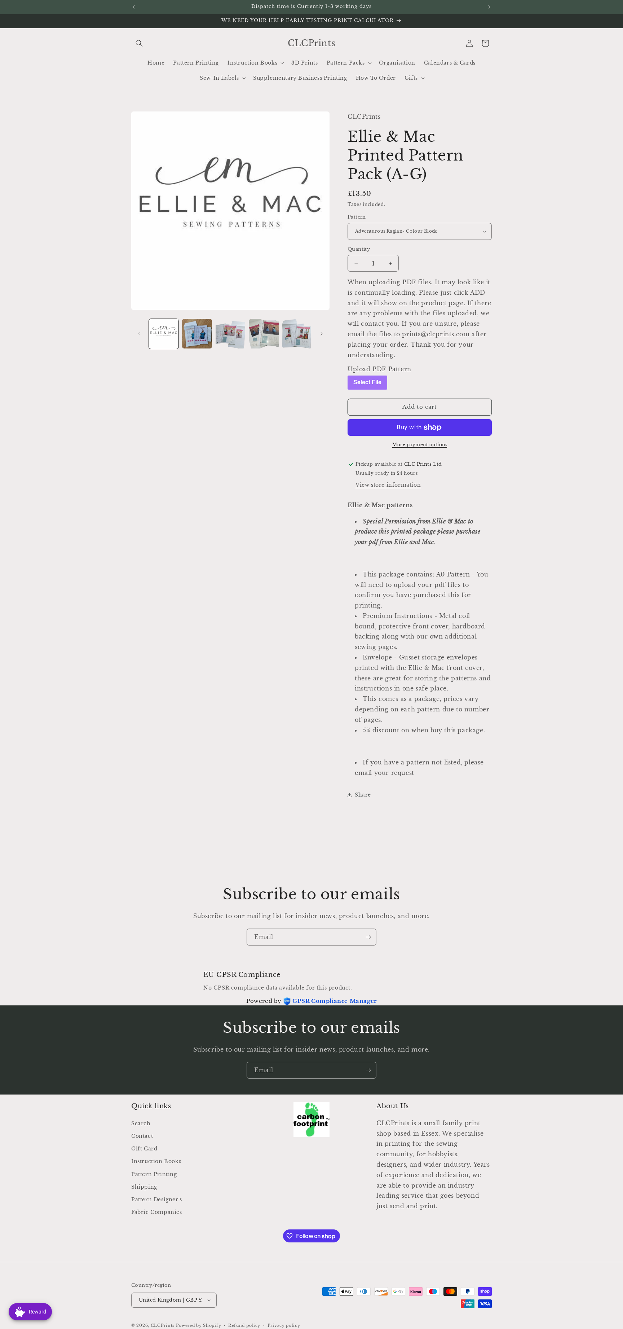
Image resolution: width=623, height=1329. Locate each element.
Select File (367, 382)
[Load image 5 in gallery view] (297, 333)
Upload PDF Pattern (379, 369)
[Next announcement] (489, 7)
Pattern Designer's (156, 1199)
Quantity (359, 249)
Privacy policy (284, 1325)
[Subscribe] (368, 937)
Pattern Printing (154, 1174)
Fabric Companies (156, 1212)
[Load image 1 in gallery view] (163, 333)
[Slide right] (322, 334)
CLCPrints (162, 1325)
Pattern (357, 217)
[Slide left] (139, 334)
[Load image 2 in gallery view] (197, 333)
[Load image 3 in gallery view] (230, 333)
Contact (142, 1136)
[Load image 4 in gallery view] (263, 333)
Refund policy (244, 1325)
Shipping (144, 1187)
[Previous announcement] (134, 7)
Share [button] (363, 794)
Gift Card (144, 1148)
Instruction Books (156, 1161)
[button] (139, 43)
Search (141, 1123)
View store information (388, 485)
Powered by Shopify (198, 1325)
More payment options (419, 444)
